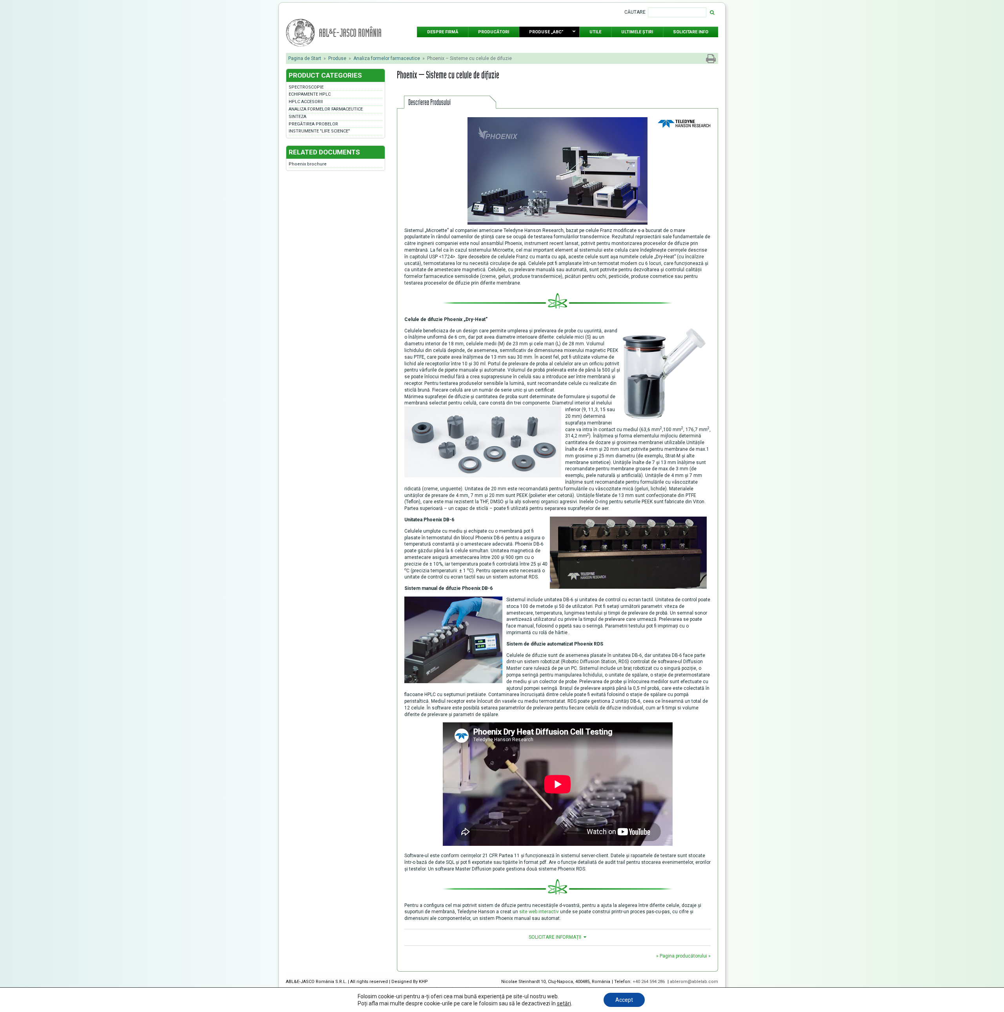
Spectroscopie (306, 87)
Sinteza (297, 116)
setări (564, 1003)
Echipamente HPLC (310, 94)
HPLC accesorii (306, 101)
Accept (624, 1000)
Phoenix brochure (308, 164)
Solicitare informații (555, 937)
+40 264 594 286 (649, 981)
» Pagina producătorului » (683, 956)
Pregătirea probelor (313, 124)
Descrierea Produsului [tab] (429, 102)
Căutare (635, 12)
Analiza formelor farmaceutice (386, 58)
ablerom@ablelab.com (694, 981)
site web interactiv (539, 911)
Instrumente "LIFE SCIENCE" (319, 131)
